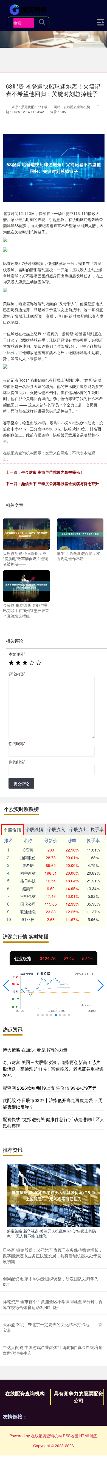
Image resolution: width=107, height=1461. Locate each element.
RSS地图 (70, 1435)
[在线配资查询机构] (29, 9)
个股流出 (78, 829)
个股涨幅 (12, 830)
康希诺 (28, 865)
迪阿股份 (28, 857)
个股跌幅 (34, 829)
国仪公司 (28, 904)
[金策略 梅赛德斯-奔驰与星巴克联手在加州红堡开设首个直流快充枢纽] (26, 585)
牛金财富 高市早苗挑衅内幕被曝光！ (52, 472)
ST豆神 (28, 919)
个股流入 (56, 829)
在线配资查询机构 (25, 1393)
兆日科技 (28, 880)
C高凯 (28, 850)
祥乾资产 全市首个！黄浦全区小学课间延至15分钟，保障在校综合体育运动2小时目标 (53, 1304)
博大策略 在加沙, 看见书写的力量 (35, 1050)
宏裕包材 (28, 896)
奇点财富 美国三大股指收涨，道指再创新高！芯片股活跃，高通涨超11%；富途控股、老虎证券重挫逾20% (53, 1069)
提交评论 (21, 783)
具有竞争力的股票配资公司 (78, 1397)
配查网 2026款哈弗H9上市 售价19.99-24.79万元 (50, 1088)
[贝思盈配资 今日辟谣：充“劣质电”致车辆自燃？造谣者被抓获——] (26, 533)
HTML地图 (88, 1435)
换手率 (97, 829)
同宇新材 (28, 873)
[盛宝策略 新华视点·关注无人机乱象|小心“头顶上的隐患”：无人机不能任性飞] (53, 1195)
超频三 (28, 888)
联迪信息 (28, 911)
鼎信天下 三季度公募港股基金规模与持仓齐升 (60, 483)
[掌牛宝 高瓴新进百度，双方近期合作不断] (80, 533)
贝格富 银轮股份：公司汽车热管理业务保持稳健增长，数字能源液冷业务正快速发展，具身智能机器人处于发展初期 (53, 1255)
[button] (6, 986)
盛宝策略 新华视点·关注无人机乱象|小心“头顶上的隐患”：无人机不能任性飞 (51, 1233)
